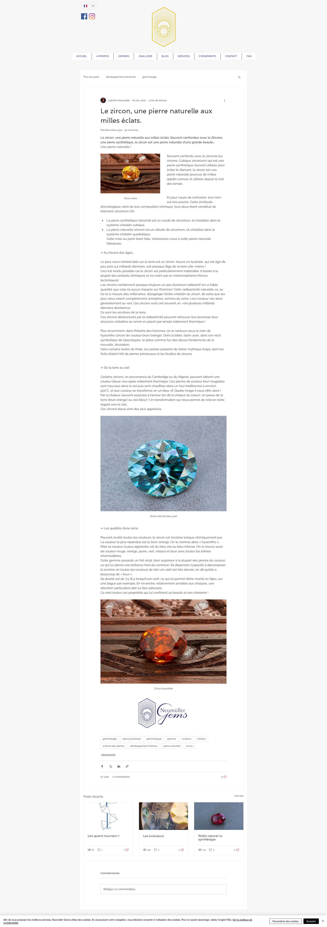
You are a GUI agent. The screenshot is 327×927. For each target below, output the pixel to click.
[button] (239, 77)
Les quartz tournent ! (103, 836)
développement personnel (121, 76)
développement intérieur (144, 746)
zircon (189, 746)
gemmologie (149, 76)
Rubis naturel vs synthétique (210, 837)
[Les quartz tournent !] (108, 816)
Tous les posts (91, 76)
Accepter (311, 921)
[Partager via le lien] (127, 766)
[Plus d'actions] (224, 100)
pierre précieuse (132, 738)
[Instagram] (92, 16)
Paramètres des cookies (285, 921)
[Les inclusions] (163, 816)
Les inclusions (153, 836)
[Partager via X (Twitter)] (110, 766)
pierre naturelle (171, 746)
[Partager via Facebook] (102, 766)
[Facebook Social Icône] (84, 16)
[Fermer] (323, 921)
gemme (171, 738)
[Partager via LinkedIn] (118, 766)
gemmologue (153, 738)
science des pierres (113, 746)
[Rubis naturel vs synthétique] (218, 816)
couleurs (186, 738)
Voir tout (239, 795)
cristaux (201, 738)
